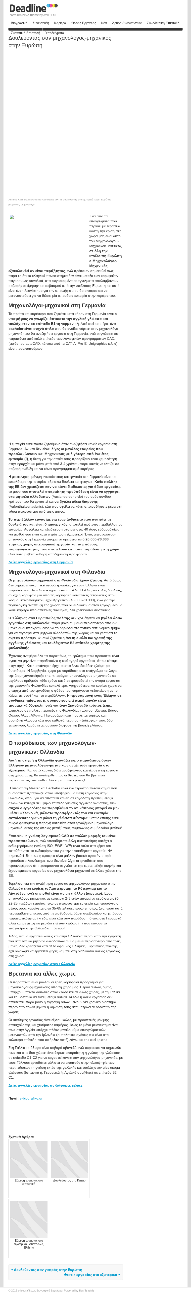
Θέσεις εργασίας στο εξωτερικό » (92, 1275)
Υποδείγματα (54, 33)
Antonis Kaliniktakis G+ (45, 199)
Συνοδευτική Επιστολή (163, 23)
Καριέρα (60, 23)
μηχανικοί (13, 204)
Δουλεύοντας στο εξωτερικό (78, 199)
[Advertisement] (50, 87)
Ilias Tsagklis (87, 1290)
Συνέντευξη (41, 23)
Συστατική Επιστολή (25, 33)
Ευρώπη (106, 199)
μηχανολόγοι (28, 204)
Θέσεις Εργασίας (83, 23)
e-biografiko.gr (31, 1098)
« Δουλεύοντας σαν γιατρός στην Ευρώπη (46, 1270)
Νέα (104, 23)
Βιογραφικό (19, 23)
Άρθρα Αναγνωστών (127, 23)
